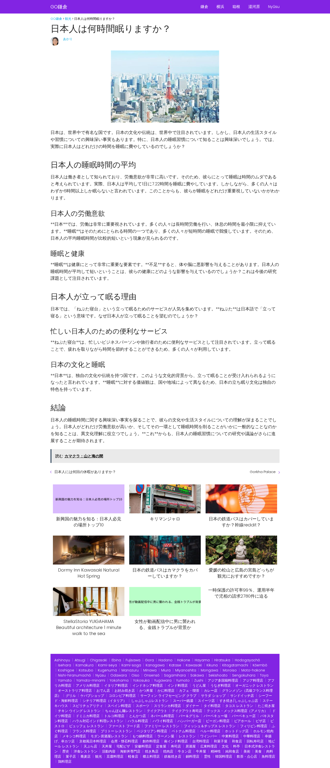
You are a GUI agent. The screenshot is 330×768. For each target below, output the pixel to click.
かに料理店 (166, 690)
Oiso (135, 675)
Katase (175, 665)
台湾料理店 (200, 741)
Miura (166, 670)
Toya (264, 675)
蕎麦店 (85, 756)
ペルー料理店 (210, 731)
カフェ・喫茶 (189, 690)
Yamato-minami (90, 680)
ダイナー (192, 705)
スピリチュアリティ (87, 705)
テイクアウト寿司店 (187, 710)
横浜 (220, 6)
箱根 (236, 6)
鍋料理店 (192, 756)
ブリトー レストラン (116, 731)
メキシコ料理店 (74, 736)
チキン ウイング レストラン (79, 710)
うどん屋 (199, 685)
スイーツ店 (206, 700)
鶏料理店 (65, 761)
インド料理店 (177, 685)
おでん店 (103, 690)
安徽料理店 (143, 746)
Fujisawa (133, 660)
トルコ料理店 (114, 715)
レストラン (187, 736)
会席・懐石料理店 (124, 741)
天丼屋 (107, 746)
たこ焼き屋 (266, 705)
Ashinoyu (62, 660)
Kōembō (260, 665)
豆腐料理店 (115, 756)
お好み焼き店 (125, 690)
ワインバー (208, 736)
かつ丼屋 (146, 690)
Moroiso (230, 670)
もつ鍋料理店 (142, 736)
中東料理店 (230, 736)
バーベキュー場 (215, 715)
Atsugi (80, 660)
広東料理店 (208, 746)
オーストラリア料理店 (75, 690)
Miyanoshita (185, 670)
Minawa (150, 670)
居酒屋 (191, 746)
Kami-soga (131, 665)
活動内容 (108, 751)
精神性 (216, 751)
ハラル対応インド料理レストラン (97, 721)
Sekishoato (218, 675)
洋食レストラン (85, 751)
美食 (258, 751)
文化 (225, 746)
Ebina (116, 660)
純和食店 (232, 751)
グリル (71, 695)
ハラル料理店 (138, 721)
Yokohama (119, 680)
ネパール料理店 (162, 715)
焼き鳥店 (151, 751)
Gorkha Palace (263, 471)
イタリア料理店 (116, 685)
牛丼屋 (201, 751)
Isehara (64, 665)
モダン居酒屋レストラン (109, 736)
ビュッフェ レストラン (86, 726)
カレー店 (210, 690)
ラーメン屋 (165, 736)
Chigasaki (98, 660)
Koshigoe (66, 670)
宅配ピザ (123, 746)
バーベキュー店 (244, 715)
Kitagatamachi (235, 665)
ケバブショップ (92, 695)
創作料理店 (151, 741)
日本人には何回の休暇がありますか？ (85, 471)
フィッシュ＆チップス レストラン (210, 726)
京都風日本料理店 (92, 741)
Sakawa (197, 675)
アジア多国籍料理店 (223, 680)
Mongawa (209, 670)
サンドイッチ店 (242, 695)
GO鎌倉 (58, 6)
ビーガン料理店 (218, 721)
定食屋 (161, 746)
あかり (67, 39)
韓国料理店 (223, 756)
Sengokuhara (243, 675)
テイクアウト (157, 710)
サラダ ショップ (213, 695)
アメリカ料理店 (88, 685)
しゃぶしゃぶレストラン (149, 700)
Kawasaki (194, 665)
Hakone (183, 660)
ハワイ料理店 (163, 721)
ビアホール (242, 721)
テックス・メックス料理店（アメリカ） (237, 710)
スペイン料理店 (119, 705)
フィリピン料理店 (253, 726)
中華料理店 (251, 736)
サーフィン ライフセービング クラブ (168, 695)
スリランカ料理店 (167, 705)
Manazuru (130, 670)
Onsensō (151, 675)
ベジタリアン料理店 (152, 731)
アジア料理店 (253, 680)
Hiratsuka (222, 660)
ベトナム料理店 (183, 731)
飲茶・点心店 (247, 756)
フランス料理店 (84, 731)
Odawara (118, 675)
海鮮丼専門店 (130, 751)
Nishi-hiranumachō (74, 675)
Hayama (202, 660)
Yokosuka (141, 680)
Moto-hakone (253, 670)
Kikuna (212, 665)
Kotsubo (86, 670)
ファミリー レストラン (161, 726)
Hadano (165, 660)
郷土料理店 (151, 756)
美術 (247, 751)
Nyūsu (274, 6)
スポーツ (142, 705)
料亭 (236, 746)
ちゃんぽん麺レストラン (123, 710)
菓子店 (71, 756)
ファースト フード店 (124, 726)
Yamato (65, 680)
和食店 (237, 741)
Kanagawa (155, 665)
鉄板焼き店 (172, 756)
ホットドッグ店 (237, 731)
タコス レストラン (239, 705)
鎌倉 (204, 6)
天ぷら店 (90, 746)
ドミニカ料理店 (88, 715)
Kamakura (84, 665)
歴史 (65, 751)
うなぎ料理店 (220, 685)
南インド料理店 (176, 741)
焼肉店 (168, 751)
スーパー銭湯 (183, 700)
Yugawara (163, 680)
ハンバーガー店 (189, 721)
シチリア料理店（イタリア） (105, 700)
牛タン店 (184, 751)
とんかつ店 (137, 715)
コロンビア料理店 (122, 695)
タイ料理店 (212, 705)
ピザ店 (261, 721)
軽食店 (133, 756)
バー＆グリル (189, 715)
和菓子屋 (220, 741)
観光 (98, 756)
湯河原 (254, 6)
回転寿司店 (255, 741)
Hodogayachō (247, 660)
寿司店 (176, 746)
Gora (149, 660)
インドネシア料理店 (147, 685)
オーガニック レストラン (254, 685)
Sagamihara (175, 675)
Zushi (198, 680)
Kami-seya (107, 665)
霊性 (207, 756)
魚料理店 (268, 756)
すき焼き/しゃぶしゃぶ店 (238, 700)
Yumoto (183, 680)
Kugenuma (107, 670)
